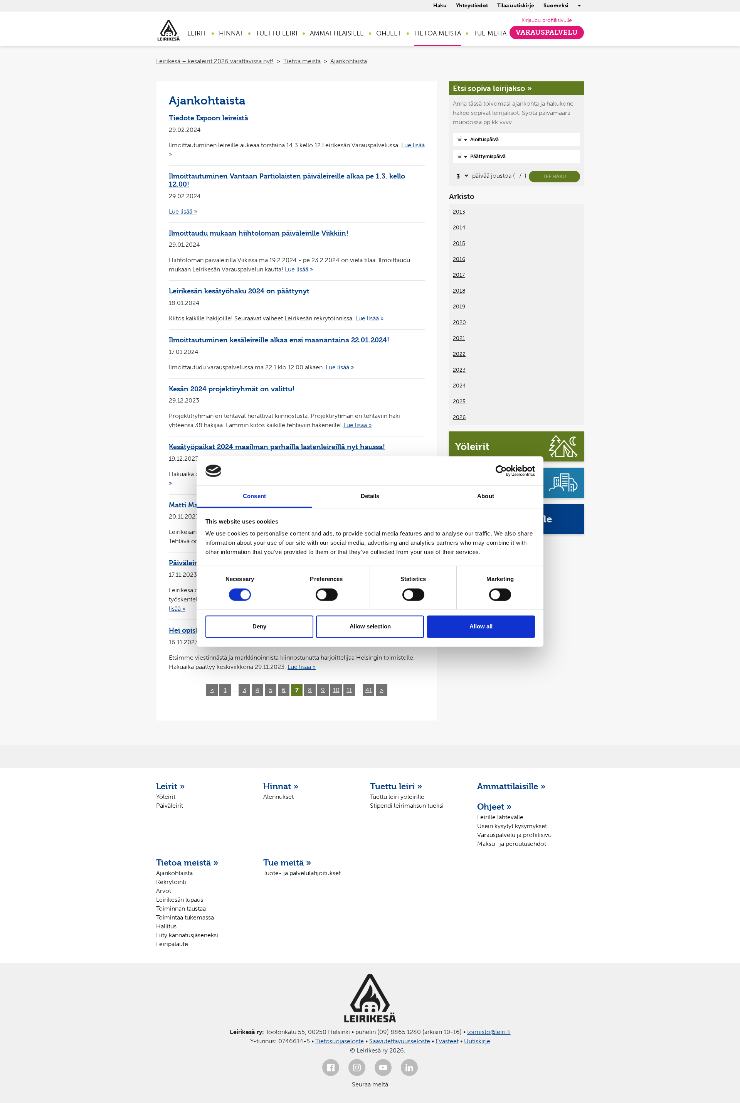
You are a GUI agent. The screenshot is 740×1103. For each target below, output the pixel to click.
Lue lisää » (183, 211)
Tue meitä (489, 33)
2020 (459, 322)
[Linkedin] (409, 1067)
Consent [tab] (254, 496)
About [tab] (485, 496)
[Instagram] (356, 1067)
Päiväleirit (169, 805)
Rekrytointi (171, 882)
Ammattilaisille (337, 33)
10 (336, 690)
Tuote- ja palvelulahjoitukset (302, 873)
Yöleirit (165, 796)
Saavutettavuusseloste (399, 1041)
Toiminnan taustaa (181, 908)
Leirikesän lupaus (179, 899)
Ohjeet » (494, 807)
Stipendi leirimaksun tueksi (407, 805)
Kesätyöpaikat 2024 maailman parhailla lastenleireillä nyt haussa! (277, 447)
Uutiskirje (477, 1041)
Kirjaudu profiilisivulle (546, 20)
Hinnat (231, 33)
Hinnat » (281, 786)
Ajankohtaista (348, 61)
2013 (459, 212)
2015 (459, 243)
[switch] (327, 594)
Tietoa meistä (437, 33)
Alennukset (278, 796)
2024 (459, 385)
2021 (459, 338)
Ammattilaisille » (511, 786)
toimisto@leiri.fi (489, 1032)
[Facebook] (330, 1067)
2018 (459, 291)
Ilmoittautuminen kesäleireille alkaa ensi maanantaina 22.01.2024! (279, 340)
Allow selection (370, 626)
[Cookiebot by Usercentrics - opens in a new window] (501, 471)
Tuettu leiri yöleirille (397, 796)
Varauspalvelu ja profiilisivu (514, 835)
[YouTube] (383, 1067)
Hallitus (166, 926)
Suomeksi (555, 5)
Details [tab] (370, 496)
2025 (459, 401)
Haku (440, 5)
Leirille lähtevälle (500, 817)
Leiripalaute (172, 944)
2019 (459, 306)
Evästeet (447, 1041)
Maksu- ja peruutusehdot (511, 843)
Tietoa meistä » (187, 862)
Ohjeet (389, 33)
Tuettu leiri (277, 33)
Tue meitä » (287, 862)
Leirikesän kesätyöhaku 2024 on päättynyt (239, 291)
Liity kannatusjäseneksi (187, 935)
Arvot (163, 890)
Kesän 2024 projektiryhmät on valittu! (231, 389)
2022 (459, 354)
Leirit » (170, 786)
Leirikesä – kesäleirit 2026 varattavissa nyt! (215, 61)
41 (368, 690)
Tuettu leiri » (396, 786)
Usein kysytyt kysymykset (512, 826)
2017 (459, 275)
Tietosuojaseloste (339, 1041)
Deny (259, 626)
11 (349, 690)
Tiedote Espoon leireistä (208, 118)
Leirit (197, 33)
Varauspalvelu (547, 32)
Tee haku (554, 176)
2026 (459, 417)
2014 (459, 227)
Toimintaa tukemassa (185, 917)
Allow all (481, 626)
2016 (459, 259)
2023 (459, 370)
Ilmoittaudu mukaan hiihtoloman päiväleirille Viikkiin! (258, 233)
